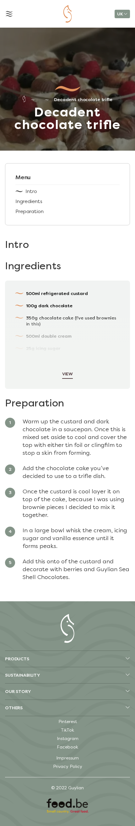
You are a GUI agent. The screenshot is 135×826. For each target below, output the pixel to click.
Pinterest (67, 721)
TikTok (67, 730)
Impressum (67, 758)
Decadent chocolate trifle (83, 99)
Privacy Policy (67, 766)
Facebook (67, 747)
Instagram (67, 738)
